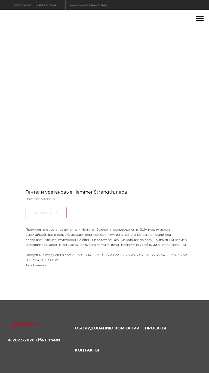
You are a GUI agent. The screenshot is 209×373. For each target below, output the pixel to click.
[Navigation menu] (200, 18)
